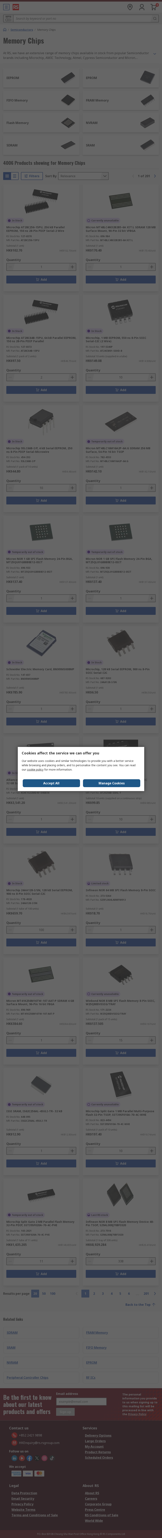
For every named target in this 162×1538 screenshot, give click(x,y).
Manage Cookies (112, 783)
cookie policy (35, 769)
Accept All (51, 783)
